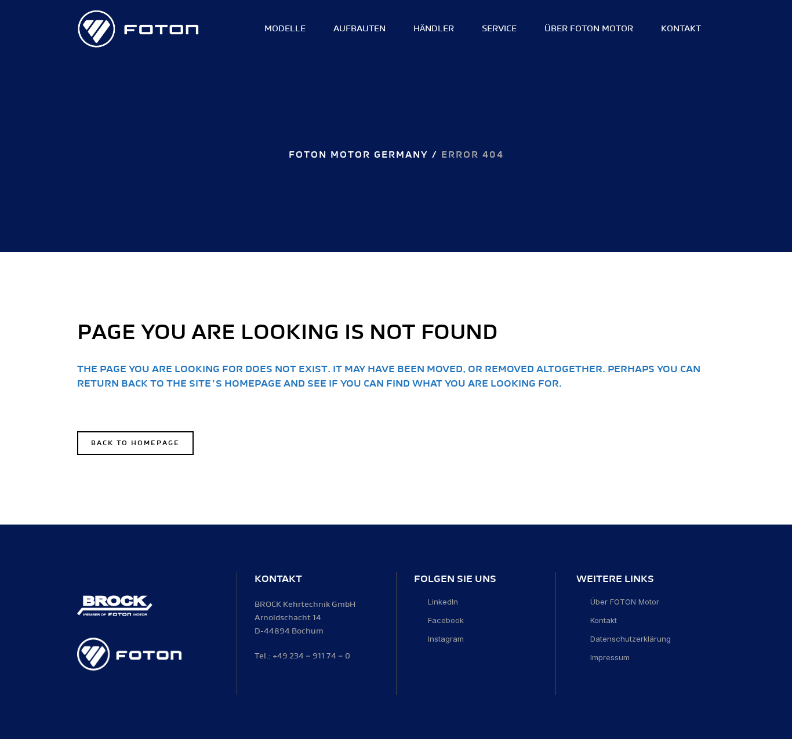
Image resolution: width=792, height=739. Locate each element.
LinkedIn (443, 601)
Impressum (610, 657)
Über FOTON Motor (624, 601)
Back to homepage (135, 443)
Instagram (446, 638)
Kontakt (603, 620)
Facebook (446, 620)
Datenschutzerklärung (630, 638)
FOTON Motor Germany (358, 155)
